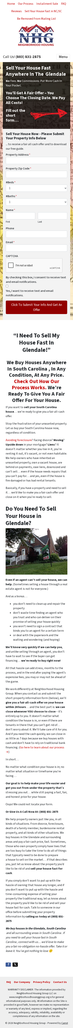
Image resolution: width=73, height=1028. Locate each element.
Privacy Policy (41, 982)
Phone (10, 228)
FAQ (63, 4)
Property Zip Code (18, 168)
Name (10, 210)
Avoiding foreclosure (19, 440)
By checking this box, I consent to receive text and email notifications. (36, 279)
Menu (63, 56)
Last (40, 222)
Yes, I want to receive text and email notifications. (29, 293)
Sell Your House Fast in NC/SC (43, 11)
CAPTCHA (12, 256)
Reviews (16, 11)
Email (10, 242)
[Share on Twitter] (15, 965)
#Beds (11, 182)
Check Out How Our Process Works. (35, 384)
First (8, 222)
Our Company (22, 982)
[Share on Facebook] (8, 965)
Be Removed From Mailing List (36, 19)
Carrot (64, 1023)
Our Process (25, 4)
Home (11, 4)
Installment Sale (47, 4)
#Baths (11, 196)
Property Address (18, 155)
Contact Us (60, 982)
